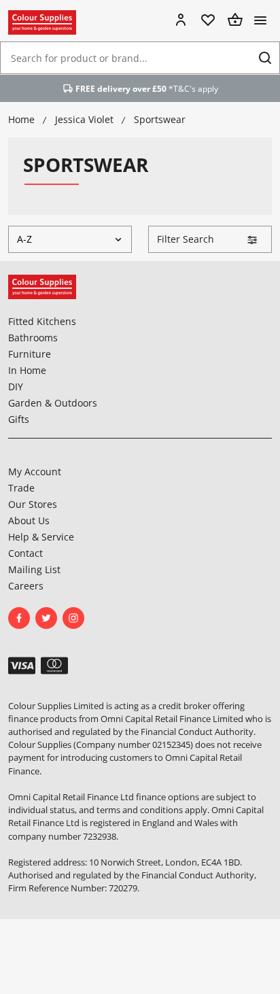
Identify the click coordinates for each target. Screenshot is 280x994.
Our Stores (32, 504)
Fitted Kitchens (42, 321)
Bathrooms (33, 337)
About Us (29, 520)
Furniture (29, 353)
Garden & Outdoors (52, 402)
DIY (15, 386)
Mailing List (34, 569)
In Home (27, 370)
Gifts (18, 419)
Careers (25, 585)
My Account (34, 471)
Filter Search (185, 239)
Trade (21, 487)
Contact (25, 553)
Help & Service (41, 536)
